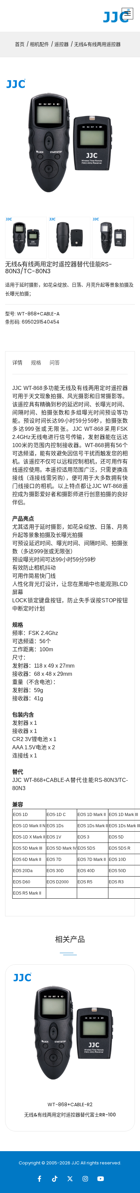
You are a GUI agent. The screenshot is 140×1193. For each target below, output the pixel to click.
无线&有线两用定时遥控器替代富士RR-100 (70, 1114)
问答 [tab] (55, 362)
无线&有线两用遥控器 (97, 44)
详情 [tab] (17, 362)
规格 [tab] (36, 362)
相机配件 (39, 44)
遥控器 (61, 44)
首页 (19, 44)
